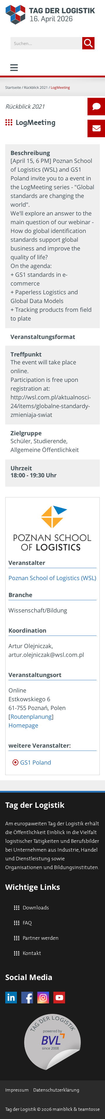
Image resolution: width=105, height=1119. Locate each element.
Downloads (36, 908)
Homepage (23, 725)
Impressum (17, 1090)
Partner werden (41, 938)
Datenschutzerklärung (56, 1090)
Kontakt (32, 953)
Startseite (13, 87)
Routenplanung (31, 717)
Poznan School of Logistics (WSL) (52, 578)
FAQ (27, 923)
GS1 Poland (35, 762)
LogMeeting (60, 87)
